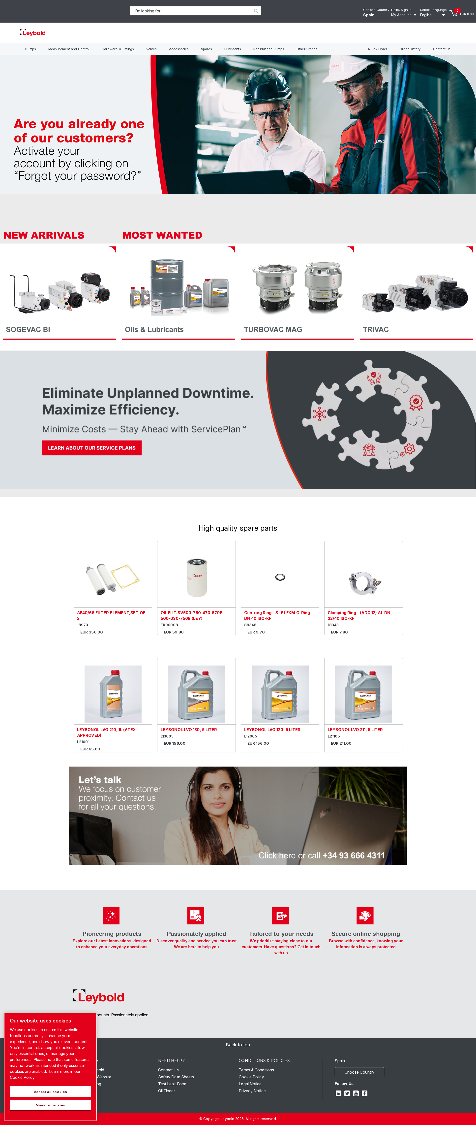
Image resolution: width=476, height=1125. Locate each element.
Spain (369, 14)
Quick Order (377, 49)
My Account (401, 15)
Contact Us (442, 49)
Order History (410, 49)
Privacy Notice (252, 1090)
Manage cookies (50, 1105)
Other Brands (307, 49)
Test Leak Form (172, 1083)
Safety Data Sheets (176, 1076)
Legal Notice (250, 1083)
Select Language (433, 10)
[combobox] (190, 10)
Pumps (30, 49)
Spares (206, 49)
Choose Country (376, 10)
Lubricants (232, 49)
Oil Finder (166, 1090)
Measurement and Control (68, 49)
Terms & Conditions (256, 1069)
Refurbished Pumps (268, 49)
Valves (151, 49)
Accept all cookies (50, 1092)
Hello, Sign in (401, 10)
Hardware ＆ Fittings (118, 49)
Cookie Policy (251, 1076)
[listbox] (433, 15)
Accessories (179, 49)
